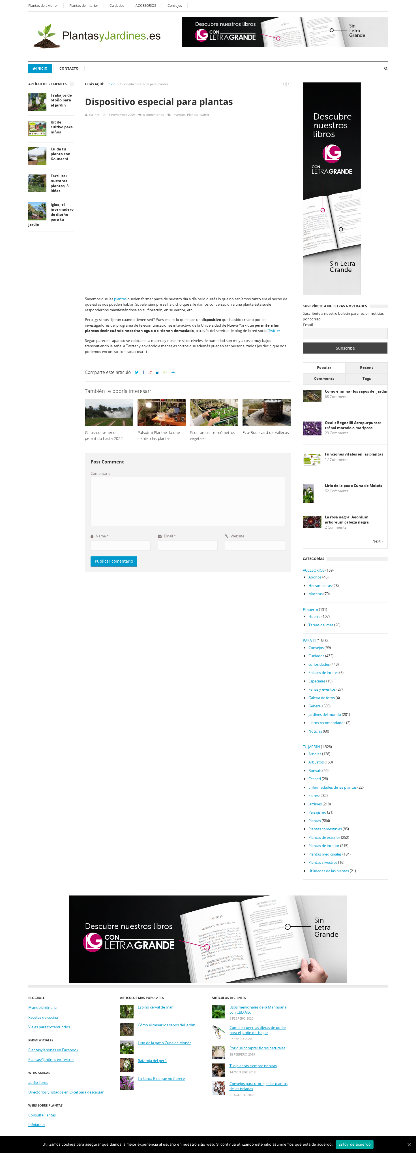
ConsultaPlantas (42, 1115)
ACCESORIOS (146, 5)
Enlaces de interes (323, 672)
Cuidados (117, 5)
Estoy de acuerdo (354, 1144)
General (314, 706)
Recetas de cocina (43, 1017)
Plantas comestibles (325, 828)
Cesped (314, 778)
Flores (313, 795)
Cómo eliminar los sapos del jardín (356, 391)
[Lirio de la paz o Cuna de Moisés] (308, 501)
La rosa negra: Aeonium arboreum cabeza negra (347, 520)
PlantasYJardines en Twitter (51, 1059)
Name (102, 536)
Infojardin (36, 1124)
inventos (179, 114)
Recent (366, 367)
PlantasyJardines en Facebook (53, 1049)
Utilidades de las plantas (328, 870)
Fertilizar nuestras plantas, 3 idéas (59, 183)
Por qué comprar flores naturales (257, 1048)
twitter (204, 114)
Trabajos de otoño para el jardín (61, 100)
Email (169, 536)
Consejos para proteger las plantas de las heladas (259, 1086)
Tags (367, 378)
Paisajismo (317, 812)
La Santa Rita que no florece (161, 1078)
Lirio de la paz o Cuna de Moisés (353, 485)
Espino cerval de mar (155, 1007)
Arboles (314, 753)
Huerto (314, 616)
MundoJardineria (42, 1007)
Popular (324, 367)
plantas (120, 298)
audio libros (38, 1082)
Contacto (69, 68)
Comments (324, 378)
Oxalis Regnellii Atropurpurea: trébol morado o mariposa (353, 425)
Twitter (274, 330)
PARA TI (309, 640)
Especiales (316, 681)
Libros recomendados (326, 722)
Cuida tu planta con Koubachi (60, 154)
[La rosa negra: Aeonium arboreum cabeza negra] (312, 526)
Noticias (315, 731)
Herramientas (320, 585)
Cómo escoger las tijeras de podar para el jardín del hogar (258, 1030)
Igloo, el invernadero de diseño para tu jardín (51, 214)
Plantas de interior (83, 5)
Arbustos (316, 762)
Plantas (192, 114)
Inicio (42, 68)
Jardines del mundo (324, 714)
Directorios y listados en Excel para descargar (66, 1092)
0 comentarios (153, 114)
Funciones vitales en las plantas (354, 454)
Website (237, 536)
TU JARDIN (311, 746)
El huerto (310, 609)
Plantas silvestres (322, 862)
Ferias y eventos (322, 689)
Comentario (101, 473)
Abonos (314, 577)
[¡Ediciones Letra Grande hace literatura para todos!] (285, 45)
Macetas (315, 593)
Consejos (175, 5)
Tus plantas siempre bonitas (253, 1065)
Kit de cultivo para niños (62, 127)
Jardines (315, 804)
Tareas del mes (320, 624)
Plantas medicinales (325, 854)
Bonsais (314, 770)
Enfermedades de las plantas (332, 787)
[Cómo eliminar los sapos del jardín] (312, 400)
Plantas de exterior (43, 5)
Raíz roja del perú (152, 1060)
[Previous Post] (283, 84)
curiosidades (319, 664)
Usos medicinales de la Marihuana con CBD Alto (258, 1010)
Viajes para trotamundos (49, 1026)
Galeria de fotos (321, 697)
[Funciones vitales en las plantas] (312, 464)
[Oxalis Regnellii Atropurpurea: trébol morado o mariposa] (312, 434)
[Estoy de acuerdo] (409, 1144)
